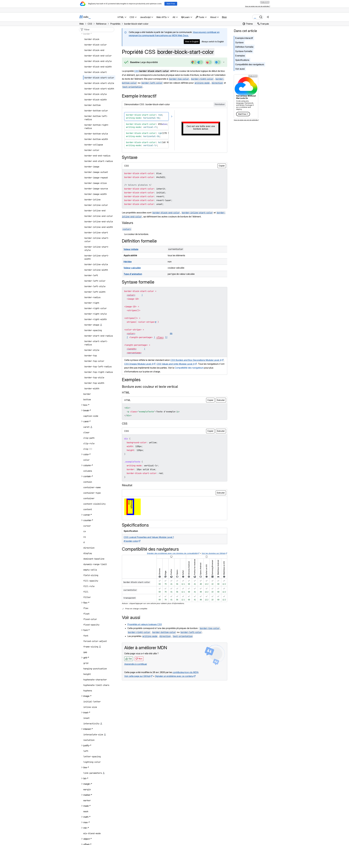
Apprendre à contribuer (135, 664)
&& (171, 333)
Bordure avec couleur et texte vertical (150, 387)
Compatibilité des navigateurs (249, 64)
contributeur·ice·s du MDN (185, 672)
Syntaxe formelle (243, 51)
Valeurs (127, 223)
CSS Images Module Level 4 (138, 363)
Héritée (128, 261)
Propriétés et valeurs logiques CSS (144, 624)
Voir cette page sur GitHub (137, 676)
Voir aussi (240, 68)
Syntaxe (239, 42)
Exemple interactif (244, 38)
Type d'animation (133, 274)
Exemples (240, 55)
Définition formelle (244, 46)
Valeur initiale (131, 249)
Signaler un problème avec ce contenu (174, 676)
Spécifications (242, 60)
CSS (136, 71)
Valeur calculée (132, 267)
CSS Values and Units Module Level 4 (175, 363)
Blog (224, 17)
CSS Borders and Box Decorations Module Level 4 (195, 360)
